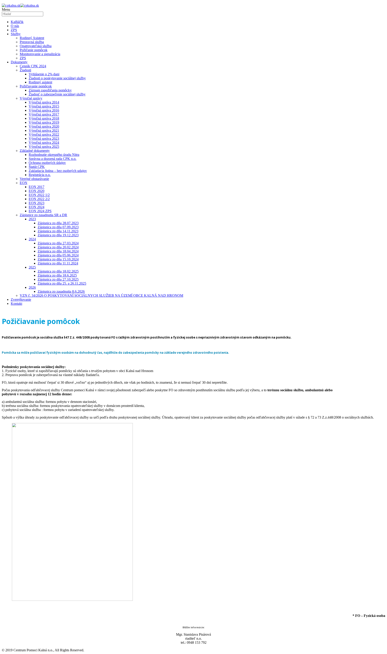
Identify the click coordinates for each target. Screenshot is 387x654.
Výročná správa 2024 (44, 142)
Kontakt (16, 303)
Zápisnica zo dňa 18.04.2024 (58, 251)
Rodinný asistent (40, 82)
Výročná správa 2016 (44, 110)
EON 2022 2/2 (39, 199)
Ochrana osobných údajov (47, 163)
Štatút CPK (37, 167)
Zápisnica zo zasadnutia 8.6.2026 (61, 291)
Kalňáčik (17, 22)
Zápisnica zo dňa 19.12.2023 (58, 235)
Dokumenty (19, 62)
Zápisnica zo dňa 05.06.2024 (58, 255)
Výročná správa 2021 (44, 130)
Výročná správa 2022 (44, 134)
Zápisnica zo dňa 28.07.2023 (58, 223)
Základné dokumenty (35, 150)
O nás (15, 26)
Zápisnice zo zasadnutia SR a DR (43, 215)
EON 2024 (36, 207)
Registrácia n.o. (40, 175)
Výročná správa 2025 (44, 146)
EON (23, 183)
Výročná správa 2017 (44, 114)
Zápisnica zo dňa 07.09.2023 (58, 227)
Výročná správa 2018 (44, 118)
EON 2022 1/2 (39, 195)
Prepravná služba (32, 42)
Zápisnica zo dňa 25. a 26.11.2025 (62, 283)
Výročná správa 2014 (44, 102)
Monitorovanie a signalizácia (40, 54)
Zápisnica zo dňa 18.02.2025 (58, 271)
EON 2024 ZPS (40, 211)
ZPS (14, 30)
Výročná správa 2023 (44, 138)
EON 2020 (36, 191)
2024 (32, 239)
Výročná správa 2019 (44, 122)
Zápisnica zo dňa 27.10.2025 (58, 279)
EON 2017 (36, 187)
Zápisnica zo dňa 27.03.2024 (58, 243)
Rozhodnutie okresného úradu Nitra (54, 155)
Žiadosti (25, 70)
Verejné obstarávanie (34, 179)
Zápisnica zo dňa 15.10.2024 (58, 259)
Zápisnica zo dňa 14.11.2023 (58, 231)
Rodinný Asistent (32, 38)
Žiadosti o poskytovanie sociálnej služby (57, 78)
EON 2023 (36, 203)
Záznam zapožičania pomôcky (50, 90)
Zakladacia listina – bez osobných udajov (58, 171)
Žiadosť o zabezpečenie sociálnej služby (57, 94)
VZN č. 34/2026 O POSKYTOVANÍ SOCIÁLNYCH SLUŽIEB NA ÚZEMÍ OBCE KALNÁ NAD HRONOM (101, 295)
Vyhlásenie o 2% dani (44, 74)
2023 (32, 219)
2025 (32, 267)
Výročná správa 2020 (44, 126)
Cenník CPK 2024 (33, 66)
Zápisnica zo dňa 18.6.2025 (57, 275)
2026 (32, 287)
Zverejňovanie (21, 299)
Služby (16, 34)
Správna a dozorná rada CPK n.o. (52, 159)
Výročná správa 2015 (44, 106)
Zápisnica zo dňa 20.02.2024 (58, 247)
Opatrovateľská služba (36, 46)
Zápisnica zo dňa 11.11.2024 (58, 263)
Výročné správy (31, 98)
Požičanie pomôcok (33, 50)
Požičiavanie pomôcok (36, 86)
